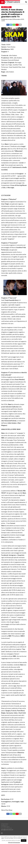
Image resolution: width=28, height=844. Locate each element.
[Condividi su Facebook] (7, 24)
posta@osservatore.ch (7, 829)
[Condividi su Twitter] (10, 24)
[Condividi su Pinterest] (17, 24)
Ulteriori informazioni (14, 842)
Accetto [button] (23, 840)
